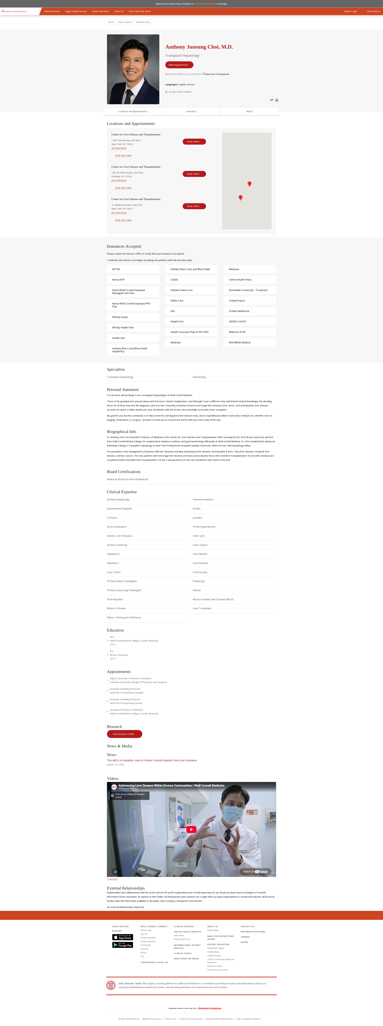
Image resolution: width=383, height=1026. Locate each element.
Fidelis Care (177, 300)
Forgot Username (148, 937)
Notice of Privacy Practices (191, 1019)
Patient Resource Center (217, 970)
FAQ (142, 956)
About (249, 111)
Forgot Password (148, 941)
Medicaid (175, 342)
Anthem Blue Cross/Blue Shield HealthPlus (129, 350)
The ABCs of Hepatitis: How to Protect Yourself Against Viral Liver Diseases (152, 760)
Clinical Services (52, 11)
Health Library (213, 952)
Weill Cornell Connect (154, 926)
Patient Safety (213, 930)
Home (111, 22)
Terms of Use (170, 1019)
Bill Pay (144, 952)
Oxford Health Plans (240, 279)
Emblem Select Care (182, 290)
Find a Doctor (125, 22)
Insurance (191, 111)
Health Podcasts (214, 955)
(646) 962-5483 (123, 155)
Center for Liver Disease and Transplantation (135, 134)
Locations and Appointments (133, 111)
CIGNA (174, 279)
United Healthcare (239, 311)
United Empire (237, 300)
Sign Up (144, 934)
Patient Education (100, 11)
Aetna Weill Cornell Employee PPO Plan (131, 305)
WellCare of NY (237, 332)
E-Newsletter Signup (215, 948)
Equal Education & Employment (219, 1019)
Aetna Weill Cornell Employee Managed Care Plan (128, 291)
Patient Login (146, 930)
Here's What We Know (140, 11)
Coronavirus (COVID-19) (154, 962)
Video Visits (179, 935)
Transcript (112, 879)
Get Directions (118, 148)
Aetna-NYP (118, 279)
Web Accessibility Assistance (249, 1019)
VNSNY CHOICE (237, 321)
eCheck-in (145, 949)
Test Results (146, 945)
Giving (244, 942)
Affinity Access (120, 317)
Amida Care (118, 338)
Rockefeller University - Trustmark (248, 290)
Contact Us (247, 926)
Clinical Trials (182, 953)
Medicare (234, 269)
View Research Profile (123, 734)
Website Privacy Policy (151, 1019)
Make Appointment (178, 64)
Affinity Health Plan (123, 327)
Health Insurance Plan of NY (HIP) (189, 332)
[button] (271, 100)
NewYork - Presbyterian (192, 1008)
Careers (245, 937)
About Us (118, 11)
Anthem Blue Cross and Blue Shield (190, 269)
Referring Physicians (253, 931)
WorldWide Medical (239, 342)
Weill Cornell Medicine (191, 1002)
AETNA (116, 269)
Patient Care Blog (214, 966)
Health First (177, 321)
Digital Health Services (76, 11)
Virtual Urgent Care (182, 939)
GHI (173, 311)
